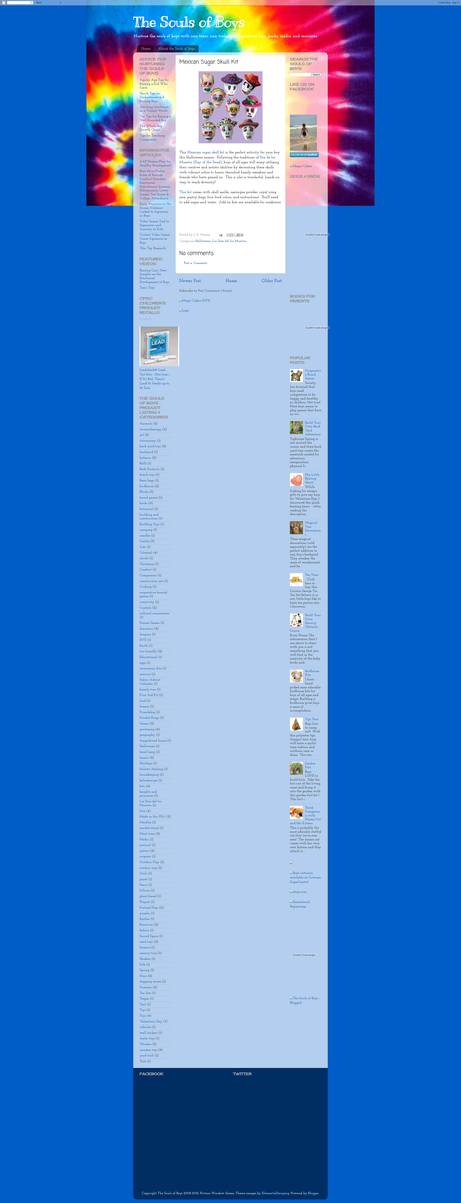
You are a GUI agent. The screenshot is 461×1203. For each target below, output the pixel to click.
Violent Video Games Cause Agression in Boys (155, 238)
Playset (145, 902)
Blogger (313, 1193)
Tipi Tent (311, 719)
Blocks (144, 492)
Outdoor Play (149, 862)
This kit (186, 192)
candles (145, 535)
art (142, 435)
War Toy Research (153, 248)
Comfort (146, 569)
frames (144, 706)
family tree (148, 689)
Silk (142, 964)
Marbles (145, 822)
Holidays (146, 763)
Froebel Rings (149, 718)
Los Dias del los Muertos (229, 241)
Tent (143, 1004)
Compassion (148, 575)
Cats (143, 547)
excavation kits (151, 668)
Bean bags (147, 480)
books (143, 503)
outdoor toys (148, 868)
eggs (143, 663)
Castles (144, 541)
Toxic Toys (147, 287)
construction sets (151, 581)
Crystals (145, 608)
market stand (149, 828)
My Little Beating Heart (312, 478)
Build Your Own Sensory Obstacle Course (305, 623)
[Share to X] (235, 235)
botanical (146, 509)
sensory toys (148, 953)
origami (145, 856)
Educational (148, 657)
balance (145, 458)
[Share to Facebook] (238, 235)
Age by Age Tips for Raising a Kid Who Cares (154, 83)
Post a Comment (195, 263)
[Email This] (228, 235)
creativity (147, 602)
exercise (145, 674)
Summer (146, 987)
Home (145, 49)
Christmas (147, 564)
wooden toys (148, 1050)
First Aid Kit (149, 695)
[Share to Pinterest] (242, 235)
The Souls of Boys (189, 22)
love (142, 811)
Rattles (144, 919)
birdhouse (147, 486)
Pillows (145, 890)
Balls (143, 463)
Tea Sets (145, 993)
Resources (146, 924)
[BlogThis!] (231, 235)
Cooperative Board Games (313, 374)
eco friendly (148, 651)
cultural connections (154, 613)
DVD (143, 640)
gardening (147, 729)
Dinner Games (150, 623)
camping (146, 530)
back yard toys (150, 446)
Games (144, 723)
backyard (146, 452)
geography (147, 735)
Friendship (147, 712)
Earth (144, 646)
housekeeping (149, 774)
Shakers (145, 959)
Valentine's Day (151, 1021)
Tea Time (311, 575)
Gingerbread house (153, 740)
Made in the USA (152, 816)
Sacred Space (149, 936)
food (143, 701)
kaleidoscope (148, 780)
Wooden (145, 1044)
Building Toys (149, 524)
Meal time (147, 834)
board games (149, 497)
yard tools (147, 1055)
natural (145, 845)
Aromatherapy (150, 429)
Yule (143, 1061)
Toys (143, 1016)
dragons (145, 634)
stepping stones (150, 981)
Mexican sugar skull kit (205, 152)
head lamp (147, 752)
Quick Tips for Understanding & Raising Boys (152, 97)
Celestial (146, 553)
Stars (143, 976)
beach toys (147, 475)
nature (144, 851)
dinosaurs (146, 628)
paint (143, 879)
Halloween (203, 241)
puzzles (145, 913)
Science (145, 947)
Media (144, 839)
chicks (144, 558)
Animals (146, 423)
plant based (148, 896)
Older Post (272, 281)
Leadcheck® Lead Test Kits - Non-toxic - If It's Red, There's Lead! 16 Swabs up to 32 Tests (155, 379)
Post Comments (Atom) (215, 291)
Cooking (146, 587)
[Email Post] (220, 235)
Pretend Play (149, 908)
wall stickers (148, 1033)
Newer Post (190, 281)
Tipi (143, 1010)
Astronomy (148, 441)
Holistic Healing (151, 769)
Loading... (146, 318)
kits (142, 786)
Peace (143, 885)
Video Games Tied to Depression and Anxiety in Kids (154, 225)
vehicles (145, 1027)
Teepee (144, 998)
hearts (144, 758)
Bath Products (150, 469)
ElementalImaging (275, 1193)
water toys (147, 1038)
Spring (144, 970)
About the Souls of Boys (176, 49)
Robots (144, 930)
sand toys (146, 942)
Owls (143, 873)
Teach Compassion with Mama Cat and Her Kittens (305, 815)
